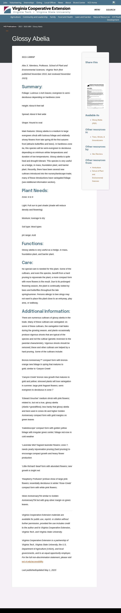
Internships (29, 2)
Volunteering (15, 2)
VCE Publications (11, 26)
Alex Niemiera (97, 154)
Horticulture (96, 167)
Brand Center (79, 2)
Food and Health (65, 17)
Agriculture (16, 17)
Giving (39, 2)
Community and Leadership (35, 17)
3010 (20, 26)
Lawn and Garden (83, 17)
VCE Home (92, 2)
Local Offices (50, 2)
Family (53, 17)
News (60, 2)
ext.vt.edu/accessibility (32, 561)
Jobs (5, 2)
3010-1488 (28, 26)
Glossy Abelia (37, 26)
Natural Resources (101, 17)
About (68, 2)
